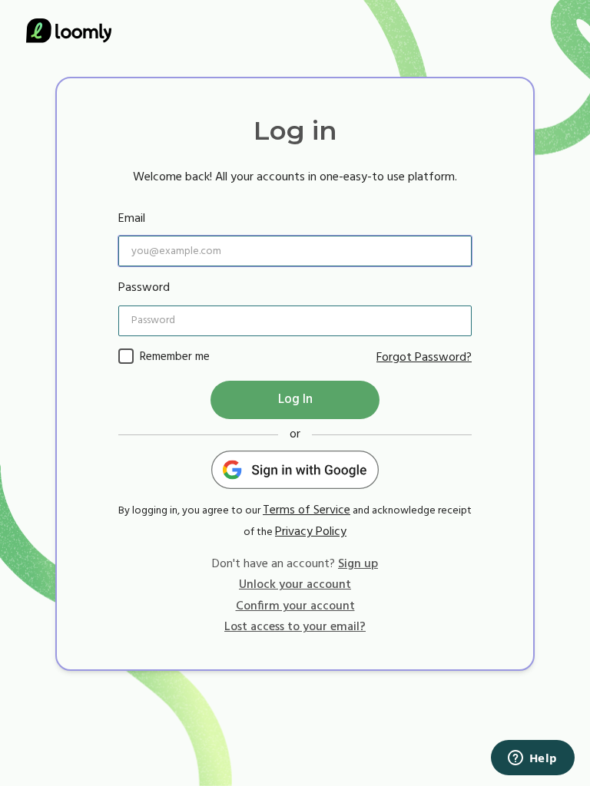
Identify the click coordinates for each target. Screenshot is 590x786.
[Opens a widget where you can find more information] (532, 759)
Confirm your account (295, 606)
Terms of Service (306, 510)
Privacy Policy (310, 532)
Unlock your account (295, 585)
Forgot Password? (424, 358)
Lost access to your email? (295, 627)
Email (131, 219)
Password (144, 288)
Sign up (358, 564)
